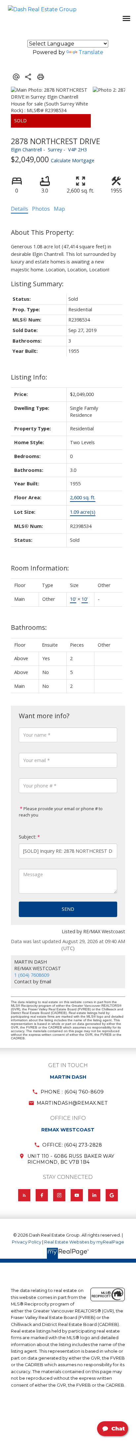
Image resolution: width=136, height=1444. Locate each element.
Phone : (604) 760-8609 (72, 1092)
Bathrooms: (29, 627)
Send (68, 909)
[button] (68, 1092)
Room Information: (40, 568)
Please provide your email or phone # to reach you (61, 812)
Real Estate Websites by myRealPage (84, 1242)
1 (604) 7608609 (31, 975)
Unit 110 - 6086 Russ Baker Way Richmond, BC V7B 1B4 (71, 1159)
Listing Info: (29, 377)
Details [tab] (19, 208)
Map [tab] (59, 208)
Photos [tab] (41, 208)
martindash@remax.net (72, 1103)
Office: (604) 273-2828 (72, 1145)
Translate (91, 52)
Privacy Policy (26, 1242)
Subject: (27, 837)
